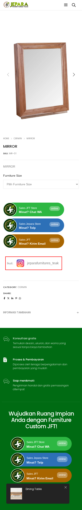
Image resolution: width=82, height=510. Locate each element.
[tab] (41, 312)
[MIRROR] (4, 298)
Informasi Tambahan (17, 312)
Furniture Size (12, 175)
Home (6, 138)
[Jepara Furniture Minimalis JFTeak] (16, 6)
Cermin (18, 138)
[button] (74, 75)
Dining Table (34, 489)
